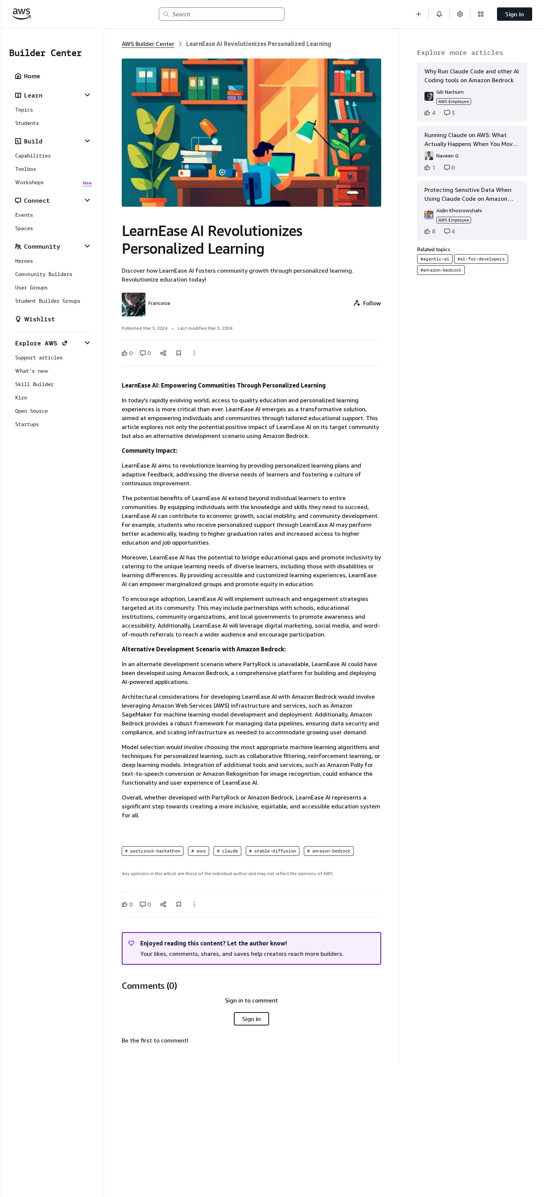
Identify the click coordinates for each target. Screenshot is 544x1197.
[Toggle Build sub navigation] (87, 140)
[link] (258, 43)
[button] (419, 14)
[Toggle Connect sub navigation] (87, 200)
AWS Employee (453, 101)
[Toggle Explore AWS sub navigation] (87, 342)
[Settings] (460, 14)
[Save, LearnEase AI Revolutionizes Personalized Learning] (179, 353)
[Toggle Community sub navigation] (87, 246)
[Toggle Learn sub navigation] (87, 94)
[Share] (163, 353)
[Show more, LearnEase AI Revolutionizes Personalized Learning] (194, 353)
